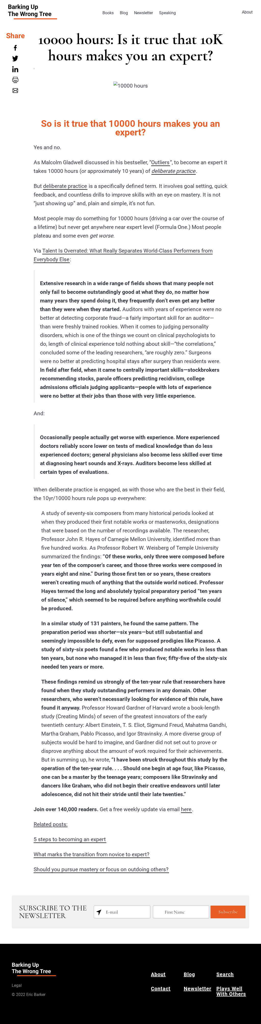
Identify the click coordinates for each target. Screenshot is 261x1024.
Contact (161, 989)
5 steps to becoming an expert (70, 839)
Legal (17, 985)
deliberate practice (65, 186)
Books (108, 12)
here (186, 809)
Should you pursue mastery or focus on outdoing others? (101, 869)
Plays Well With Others (231, 991)
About (247, 12)
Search (225, 974)
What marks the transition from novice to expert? (91, 854)
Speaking (167, 12)
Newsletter (143, 12)
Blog (124, 12)
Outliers (160, 162)
